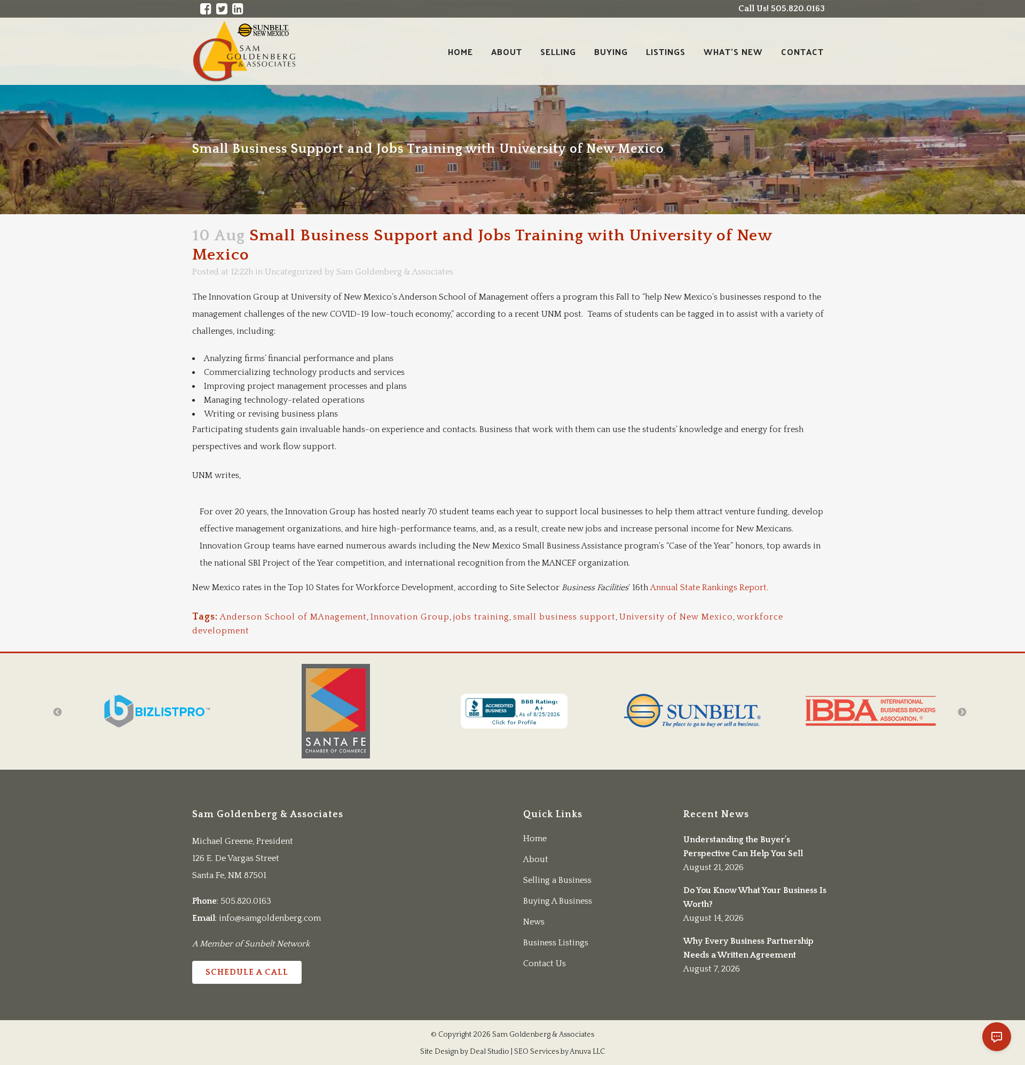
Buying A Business (557, 901)
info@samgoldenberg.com (270, 918)
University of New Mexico (676, 617)
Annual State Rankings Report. (710, 587)
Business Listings (555, 942)
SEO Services (536, 1051)
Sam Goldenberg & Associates (394, 272)
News (534, 922)
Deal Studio (489, 1051)
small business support (564, 617)
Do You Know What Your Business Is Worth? (754, 897)
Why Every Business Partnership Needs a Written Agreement (748, 948)
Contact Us (544, 963)
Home (535, 838)
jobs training (481, 617)
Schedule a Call (247, 972)
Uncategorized (293, 272)
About (535, 859)
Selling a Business (557, 880)
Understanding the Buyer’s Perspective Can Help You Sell (743, 846)
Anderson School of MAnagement (293, 617)
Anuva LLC (587, 1051)
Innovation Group (410, 617)
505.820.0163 (245, 901)
